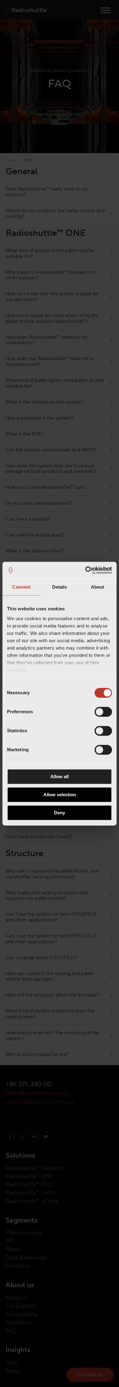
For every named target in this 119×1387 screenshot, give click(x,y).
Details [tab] (59, 587)
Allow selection (59, 794)
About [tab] (97, 587)
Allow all (59, 776)
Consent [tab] (21, 587)
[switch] (103, 712)
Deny (59, 812)
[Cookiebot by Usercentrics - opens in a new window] (85, 570)
